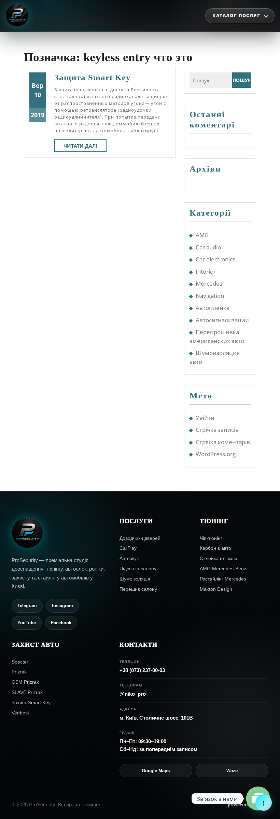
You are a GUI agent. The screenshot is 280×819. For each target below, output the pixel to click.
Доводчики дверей (140, 538)
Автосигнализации (222, 320)
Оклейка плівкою (218, 558)
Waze (232, 770)
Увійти (205, 418)
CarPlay (128, 548)
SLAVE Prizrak (27, 692)
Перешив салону (138, 589)
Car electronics (215, 259)
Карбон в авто (215, 548)
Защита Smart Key (92, 77)
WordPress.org (216, 454)
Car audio (208, 247)
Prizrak (19, 671)
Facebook (61, 622)
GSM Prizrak (25, 682)
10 (37, 95)
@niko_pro (133, 694)
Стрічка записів (217, 430)
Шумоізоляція (135, 579)
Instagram (62, 605)
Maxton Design (216, 589)
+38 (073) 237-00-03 (142, 670)
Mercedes (209, 283)
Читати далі (85, 147)
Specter (20, 662)
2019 (37, 115)
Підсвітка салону (138, 568)
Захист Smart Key (31, 702)
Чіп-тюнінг (211, 538)
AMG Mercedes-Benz (223, 568)
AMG (202, 235)
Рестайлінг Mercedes (223, 579)
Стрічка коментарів (223, 442)
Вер (37, 85)
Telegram (27, 605)
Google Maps (156, 770)
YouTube (26, 622)
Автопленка (212, 308)
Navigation (210, 296)
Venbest (20, 712)
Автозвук (129, 558)
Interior (206, 271)
